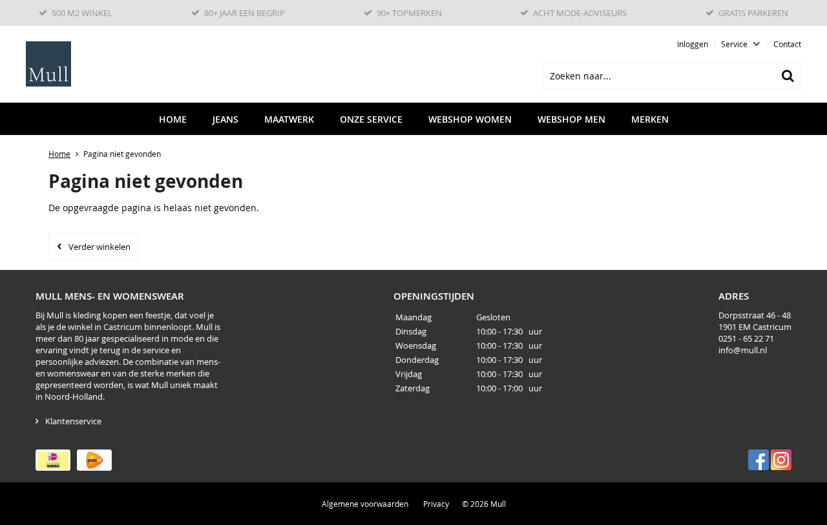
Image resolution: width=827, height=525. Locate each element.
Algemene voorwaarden (365, 504)
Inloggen (692, 44)
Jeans (225, 119)
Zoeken (788, 75)
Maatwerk (289, 119)
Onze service (371, 119)
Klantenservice (73, 421)
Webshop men (571, 119)
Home (173, 119)
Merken (650, 119)
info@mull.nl (742, 350)
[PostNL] (94, 460)
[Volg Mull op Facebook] (758, 459)
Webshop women (470, 119)
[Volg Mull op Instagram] (781, 459)
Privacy (436, 504)
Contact (787, 44)
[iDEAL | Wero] (53, 460)
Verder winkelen (99, 246)
